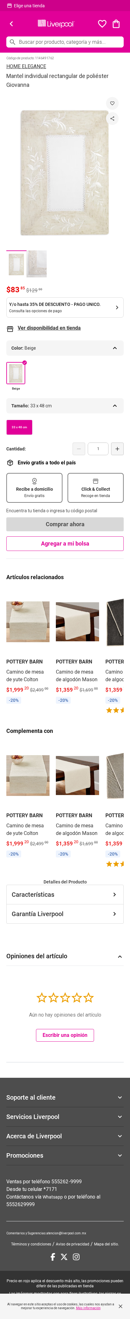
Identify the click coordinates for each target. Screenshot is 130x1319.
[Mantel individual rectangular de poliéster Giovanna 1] (16, 263)
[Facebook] (52, 1257)
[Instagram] (76, 1257)
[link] (28, 647)
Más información (88, 1308)
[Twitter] (64, 1257)
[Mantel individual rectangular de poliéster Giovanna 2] (37, 263)
